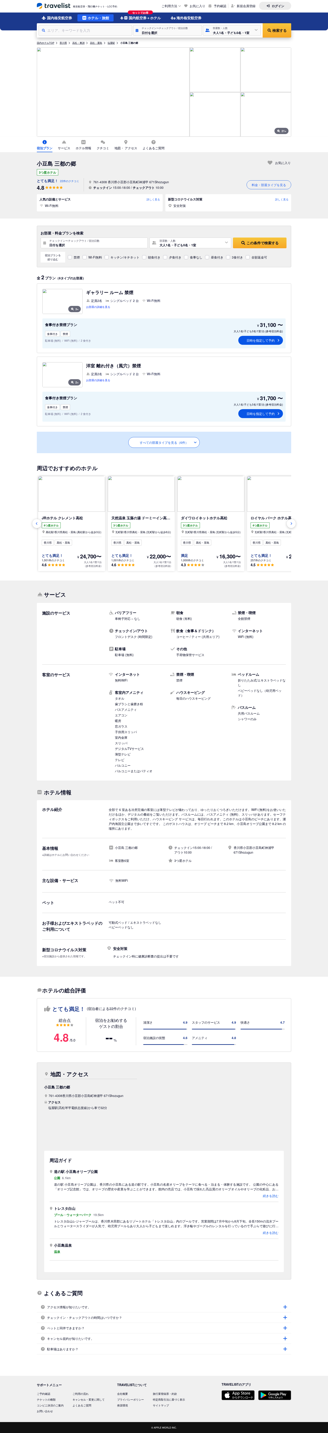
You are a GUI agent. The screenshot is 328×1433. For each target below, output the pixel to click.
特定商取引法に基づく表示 (169, 1399)
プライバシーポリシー (130, 1399)
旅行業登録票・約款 (165, 1393)
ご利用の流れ (81, 1393)
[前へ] (36, 523)
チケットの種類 (46, 1399)
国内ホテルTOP (45, 42)
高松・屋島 (96, 42)
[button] (167, 30)
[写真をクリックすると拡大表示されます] (113, 92)
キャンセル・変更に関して (89, 1399)
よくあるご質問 (82, 1405)
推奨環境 (122, 1405)
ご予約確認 (43, 1393)
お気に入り (197, 6)
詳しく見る (153, 199)
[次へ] (291, 523)
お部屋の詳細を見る (98, 307)
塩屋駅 (111, 42)
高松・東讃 (78, 42)
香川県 (63, 42)
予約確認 (220, 6)
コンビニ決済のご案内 (50, 1405)
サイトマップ (161, 1405)
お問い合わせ (45, 1411)
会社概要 (122, 1393)
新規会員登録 (246, 6)
